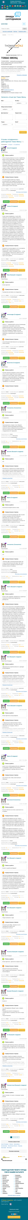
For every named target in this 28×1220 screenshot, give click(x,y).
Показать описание (22, 75)
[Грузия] (20, 6)
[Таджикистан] (15, 6)
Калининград (5, 1180)
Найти (24, 28)
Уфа (16, 1191)
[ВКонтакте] (11, 1214)
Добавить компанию (14, 1217)
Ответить (21, 201)
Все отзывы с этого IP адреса (21, 438)
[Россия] (2, 6)
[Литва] (5, 8)
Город (2, 122)
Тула (16, 1189)
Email (16, 122)
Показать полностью (7, 478)
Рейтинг (15, 31)
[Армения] (23, 6)
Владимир (17, 1175)
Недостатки (18, 113)
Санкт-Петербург (19, 1188)
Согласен (6, 201)
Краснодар (5, 1181)
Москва (4, 1183)
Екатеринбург (18, 1176)
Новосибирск (5, 1185)
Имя (2, 100)
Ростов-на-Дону (6, 1186)
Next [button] (26, 1159)
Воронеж (4, 1176)
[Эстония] (7, 8)
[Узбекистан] (18, 6)
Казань (17, 1178)
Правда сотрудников (7, 1200)
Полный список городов (14, 1195)
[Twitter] (13, 1214)
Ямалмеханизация (14, 1158)
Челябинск (18, 1193)
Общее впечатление (6, 106)
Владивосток (5, 1175)
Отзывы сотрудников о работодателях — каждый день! (17, 2)
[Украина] (7, 6)
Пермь (16, 1185)
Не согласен (14, 201)
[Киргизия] (12, 6)
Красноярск (18, 1181)
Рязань (17, 1186)
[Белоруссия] (5, 6)
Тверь (3, 1189)
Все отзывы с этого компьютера (21, 845)
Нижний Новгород (19, 1183)
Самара (4, 1188)
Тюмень (4, 1191)
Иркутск (4, 1178)
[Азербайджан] (25, 6)
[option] (14, 1158)
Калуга (17, 1180)
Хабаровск (4, 1193)
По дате (10, 144)
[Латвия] (2, 8)
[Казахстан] (10, 6)
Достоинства (4, 113)
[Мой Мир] (16, 1214)
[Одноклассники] (15, 1214)
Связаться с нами (14, 1209)
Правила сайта (22, 31)
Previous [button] (2, 1159)
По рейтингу (17, 144)
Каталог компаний (7, 31)
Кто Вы (17, 100)
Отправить (23, 132)
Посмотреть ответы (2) (14, 1080)
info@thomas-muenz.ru (9, 89)
